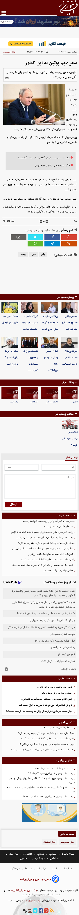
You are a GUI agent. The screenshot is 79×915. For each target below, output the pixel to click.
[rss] (52, 911)
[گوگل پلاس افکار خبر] (46, 911)
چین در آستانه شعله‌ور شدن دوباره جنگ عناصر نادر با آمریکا (46, 744)
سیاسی (6, 52)
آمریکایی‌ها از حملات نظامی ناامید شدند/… (70, 357)
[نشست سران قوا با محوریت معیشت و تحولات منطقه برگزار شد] (29, 342)
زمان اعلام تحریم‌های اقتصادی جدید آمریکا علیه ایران (46, 699)
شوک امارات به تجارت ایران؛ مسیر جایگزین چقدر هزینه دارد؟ (45, 543)
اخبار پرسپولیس (67, 842)
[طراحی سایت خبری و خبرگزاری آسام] (55, 879)
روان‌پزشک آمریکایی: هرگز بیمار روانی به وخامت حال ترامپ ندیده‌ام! (39, 711)
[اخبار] (69, 393)
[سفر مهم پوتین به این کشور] (52, 243)
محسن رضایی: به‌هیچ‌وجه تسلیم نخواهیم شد (70, 322)
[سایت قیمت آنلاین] (39, 43)
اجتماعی (54, 858)
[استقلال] (29, 393)
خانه (14, 52)
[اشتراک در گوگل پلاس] (69, 237)
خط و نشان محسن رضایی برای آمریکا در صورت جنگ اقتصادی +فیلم (42, 565)
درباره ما (68, 869)
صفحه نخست (67, 854)
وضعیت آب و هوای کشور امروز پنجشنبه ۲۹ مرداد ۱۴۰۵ (48, 796)
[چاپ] (12, 221)
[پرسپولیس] (9, 393)
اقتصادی (27, 854)
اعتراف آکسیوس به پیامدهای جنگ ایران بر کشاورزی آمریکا (47, 560)
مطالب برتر (68, 382)
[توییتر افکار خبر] (35, 911)
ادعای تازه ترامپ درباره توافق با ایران (54, 687)
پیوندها (28, 869)
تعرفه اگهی (15, 869)
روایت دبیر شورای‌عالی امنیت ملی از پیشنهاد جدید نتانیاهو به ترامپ (42, 532)
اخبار (75, 402)
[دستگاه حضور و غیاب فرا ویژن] (49, 821)
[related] (6, 78)
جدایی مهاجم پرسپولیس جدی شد (58, 571)
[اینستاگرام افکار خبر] (30, 911)
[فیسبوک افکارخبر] (41, 911)
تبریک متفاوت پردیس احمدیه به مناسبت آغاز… (30, 322)
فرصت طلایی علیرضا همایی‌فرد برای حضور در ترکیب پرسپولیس (45, 537)
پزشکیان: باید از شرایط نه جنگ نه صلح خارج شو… (50, 322)
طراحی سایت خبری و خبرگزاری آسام (35, 879)
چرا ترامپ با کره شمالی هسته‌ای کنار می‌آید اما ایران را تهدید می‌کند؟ (42, 750)
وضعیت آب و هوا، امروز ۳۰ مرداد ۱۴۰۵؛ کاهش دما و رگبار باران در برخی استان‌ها (41, 780)
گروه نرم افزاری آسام (32, 900)
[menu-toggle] (3, 12)
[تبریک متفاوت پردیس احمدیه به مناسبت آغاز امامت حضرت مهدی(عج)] (29, 307)
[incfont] (47, 221)
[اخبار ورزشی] (49, 393)
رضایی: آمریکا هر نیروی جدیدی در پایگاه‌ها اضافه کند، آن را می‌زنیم (42, 549)
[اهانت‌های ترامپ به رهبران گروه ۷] (70, 424)
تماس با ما (41, 869)
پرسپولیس (13, 402)
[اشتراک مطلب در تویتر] (35, 237)
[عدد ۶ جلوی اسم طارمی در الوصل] (9, 307)
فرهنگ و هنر (38, 858)
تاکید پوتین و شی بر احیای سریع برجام (52, 165)
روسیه (23, 254)
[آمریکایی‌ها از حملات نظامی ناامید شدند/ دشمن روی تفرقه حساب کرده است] (69, 342)
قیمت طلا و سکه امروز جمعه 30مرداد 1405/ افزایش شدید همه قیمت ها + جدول (41, 789)
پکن (43, 254)
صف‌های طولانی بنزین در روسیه (58, 526)
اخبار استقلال (49, 842)
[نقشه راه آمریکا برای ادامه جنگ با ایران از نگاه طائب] (9, 342)
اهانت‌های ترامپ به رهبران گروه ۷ (70, 438)
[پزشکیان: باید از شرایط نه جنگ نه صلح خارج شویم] (49, 307)
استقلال (34, 402)
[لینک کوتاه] (4, 221)
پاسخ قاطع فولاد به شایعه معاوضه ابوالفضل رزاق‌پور (50, 554)
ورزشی (40, 854)
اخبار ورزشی (52, 402)
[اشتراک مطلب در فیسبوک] (52, 237)
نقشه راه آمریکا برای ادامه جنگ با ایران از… (10, 357)
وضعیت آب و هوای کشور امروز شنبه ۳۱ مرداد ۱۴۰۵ (50, 773)
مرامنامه (55, 869)
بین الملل (14, 854)
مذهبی (23, 858)
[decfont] (41, 221)
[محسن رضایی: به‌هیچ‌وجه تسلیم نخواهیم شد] (69, 307)
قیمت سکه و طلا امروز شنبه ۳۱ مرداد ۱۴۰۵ (54, 769)
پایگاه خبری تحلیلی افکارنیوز (23, 890)
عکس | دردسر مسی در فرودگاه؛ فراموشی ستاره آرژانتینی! (44, 158)
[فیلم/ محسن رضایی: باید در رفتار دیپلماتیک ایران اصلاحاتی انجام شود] (49, 342)
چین (34, 254)
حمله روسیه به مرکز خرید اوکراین (56, 693)
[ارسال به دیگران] (8, 221)
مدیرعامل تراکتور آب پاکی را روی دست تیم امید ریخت (48, 521)
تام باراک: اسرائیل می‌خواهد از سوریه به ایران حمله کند (45, 705)
